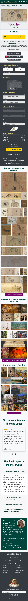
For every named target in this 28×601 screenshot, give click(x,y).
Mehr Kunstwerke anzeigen (14, 413)
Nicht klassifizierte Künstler (17, 5)
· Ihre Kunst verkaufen (19, 567)
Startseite (3, 5)
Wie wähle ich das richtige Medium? (13, 505)
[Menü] (1, 1)
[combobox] (14, 74)
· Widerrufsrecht (5, 572)
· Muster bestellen (18, 575)
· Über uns (4, 575)
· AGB (3, 569)
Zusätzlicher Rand (6, 72)
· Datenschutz (5, 570)
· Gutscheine (17, 574)
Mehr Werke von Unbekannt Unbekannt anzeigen (14, 360)
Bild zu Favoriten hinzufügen (15, 57)
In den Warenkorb (15, 149)
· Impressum (4, 567)
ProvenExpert (9, 448)
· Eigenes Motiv (18, 565)
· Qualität (17, 569)
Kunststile (8, 5)
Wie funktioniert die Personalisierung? (14, 471)
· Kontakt (4, 565)
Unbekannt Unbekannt (7, 7)
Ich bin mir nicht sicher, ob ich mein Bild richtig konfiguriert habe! (13, 510)
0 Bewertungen (17, 59)
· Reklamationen (5, 574)
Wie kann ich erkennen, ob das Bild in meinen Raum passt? (13, 499)
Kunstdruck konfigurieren (15, 37)
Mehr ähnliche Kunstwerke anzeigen (14, 294)
